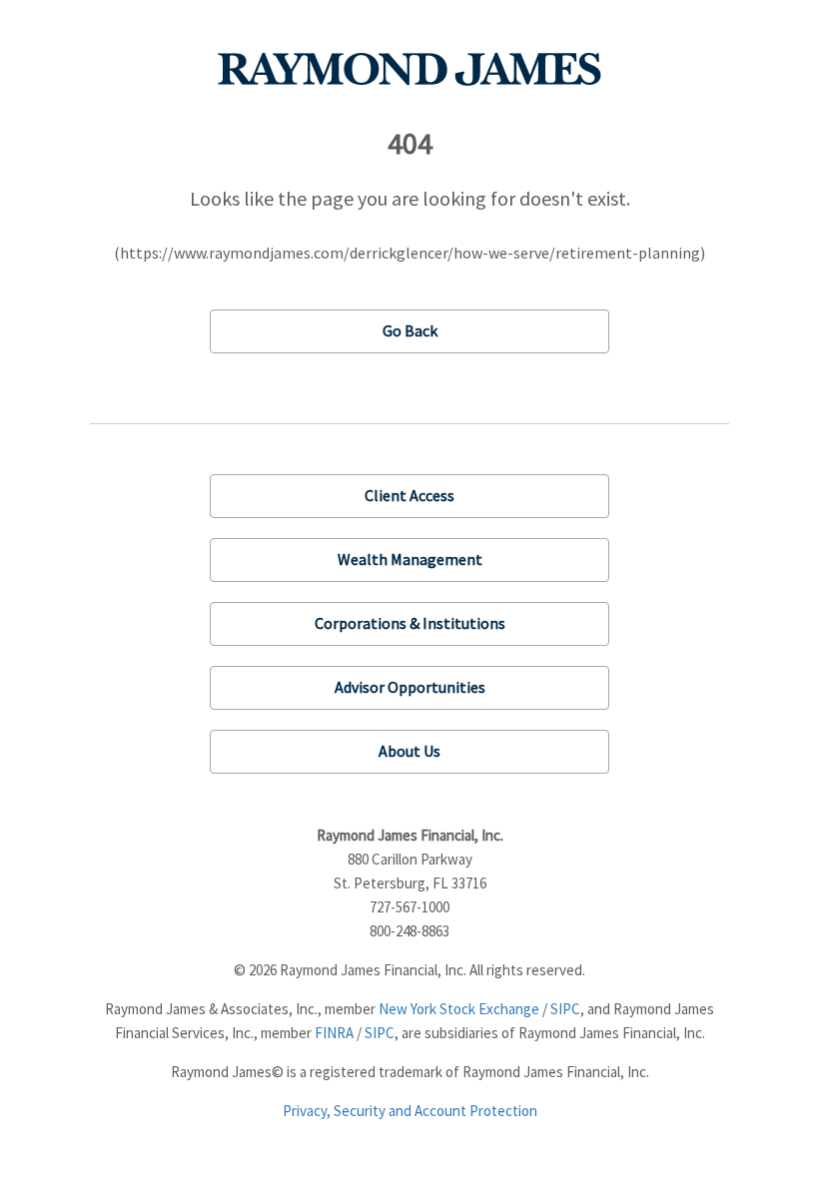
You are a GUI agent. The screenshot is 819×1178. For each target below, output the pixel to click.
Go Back (410, 330)
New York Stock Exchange (459, 1008)
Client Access (409, 495)
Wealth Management (410, 559)
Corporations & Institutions (410, 623)
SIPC (565, 1008)
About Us (409, 751)
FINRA (334, 1032)
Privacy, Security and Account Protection (410, 1110)
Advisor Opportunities (410, 687)
